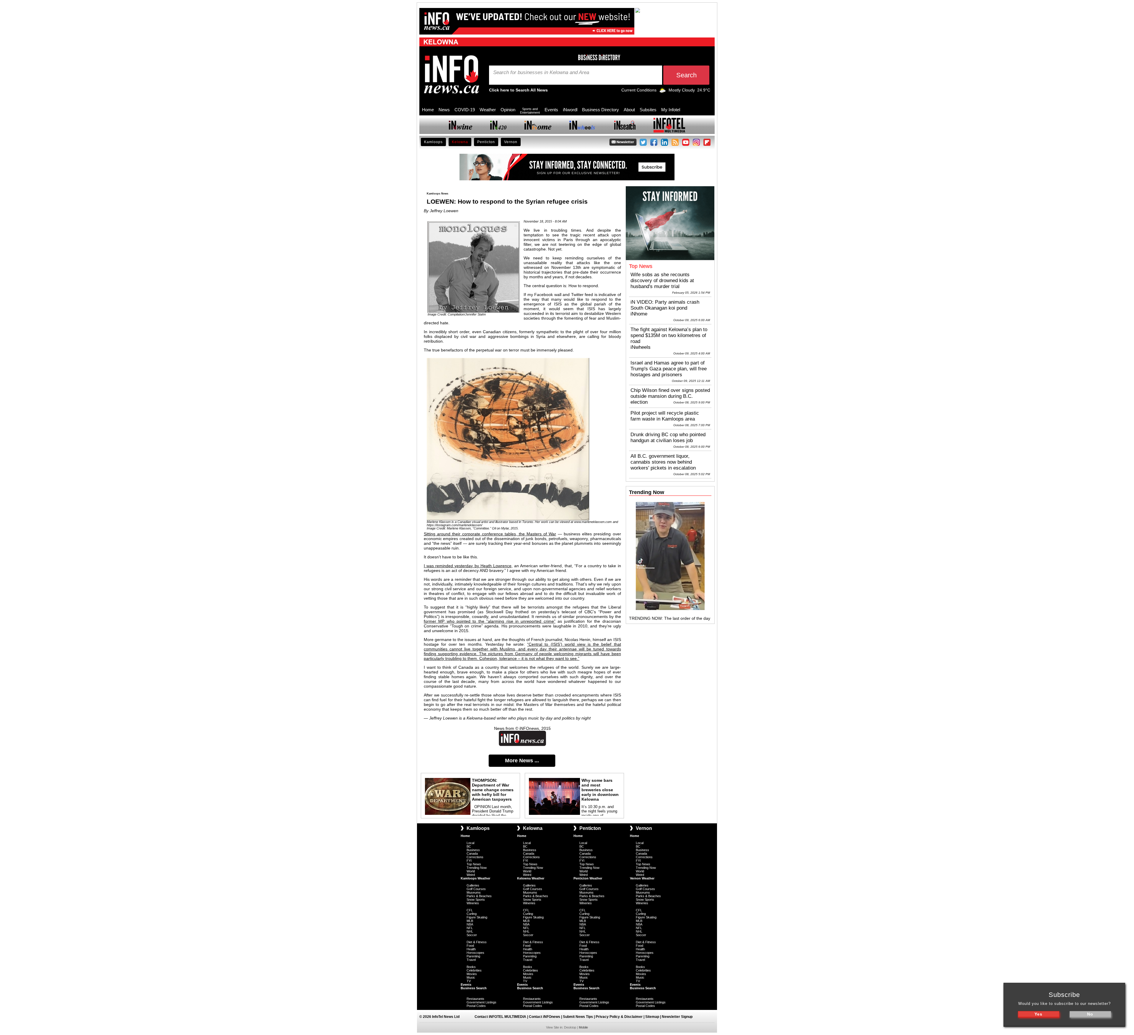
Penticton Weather (587, 878)
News (444, 109)
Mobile (583, 1027)
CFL (470, 910)
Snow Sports (476, 899)
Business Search (474, 988)
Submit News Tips (578, 1017)
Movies (472, 974)
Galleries (473, 885)
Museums (474, 892)
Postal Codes (476, 1006)
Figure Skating (477, 917)
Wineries (473, 903)
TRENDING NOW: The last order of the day (669, 618)
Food (470, 945)
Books (471, 967)
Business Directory (600, 109)
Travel (471, 960)
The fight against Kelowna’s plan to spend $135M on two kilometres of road (668, 335)
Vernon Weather (642, 878)
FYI (469, 860)
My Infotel (670, 109)
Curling (472, 913)
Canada (472, 853)
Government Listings (481, 1002)
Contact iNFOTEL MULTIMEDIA (500, 1017)
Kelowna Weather (530, 878)
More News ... (522, 760)
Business (473, 850)
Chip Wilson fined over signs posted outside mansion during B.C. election (670, 396)
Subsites (648, 109)
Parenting (473, 956)
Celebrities (474, 970)
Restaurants (475, 998)
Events (551, 109)
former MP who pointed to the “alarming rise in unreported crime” (489, 621)
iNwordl (570, 109)
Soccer (472, 935)
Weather (488, 109)
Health (471, 949)
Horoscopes (475, 952)
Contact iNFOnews (544, 1017)
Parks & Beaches (479, 896)
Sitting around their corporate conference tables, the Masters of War (490, 534)
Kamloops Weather (475, 878)
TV (469, 981)
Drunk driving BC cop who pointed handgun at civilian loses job (668, 437)
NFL (470, 928)
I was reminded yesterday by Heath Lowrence (467, 565)
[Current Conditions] (662, 91)
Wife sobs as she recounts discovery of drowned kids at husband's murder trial (662, 280)
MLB (470, 921)
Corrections (475, 857)
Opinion (508, 109)
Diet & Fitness (477, 942)
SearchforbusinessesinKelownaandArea (541, 72)
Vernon (510, 142)
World (471, 871)
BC (469, 846)
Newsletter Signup (677, 1017)
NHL (470, 931)
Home (428, 109)
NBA (470, 924)
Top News (474, 864)
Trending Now (477, 867)
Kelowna (460, 142)
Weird (471, 875)
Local (470, 843)
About (629, 109)
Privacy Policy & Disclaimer (619, 1017)
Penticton (486, 142)
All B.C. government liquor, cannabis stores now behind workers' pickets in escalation (663, 462)
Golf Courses (476, 889)
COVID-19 (464, 109)
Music (471, 977)
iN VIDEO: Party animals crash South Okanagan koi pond (664, 305)
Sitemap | (653, 1017)
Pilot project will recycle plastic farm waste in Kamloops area (664, 416)
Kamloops (433, 142)
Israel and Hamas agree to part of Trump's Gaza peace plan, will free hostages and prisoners (668, 368)
